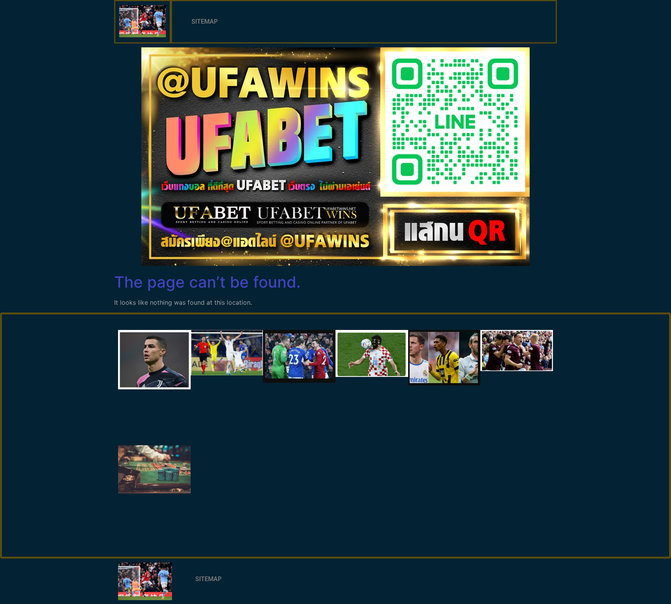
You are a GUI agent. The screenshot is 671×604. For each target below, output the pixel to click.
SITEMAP (204, 21)
